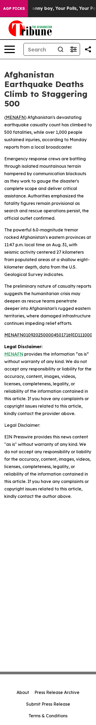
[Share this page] (88, 49)
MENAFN (15, 117)
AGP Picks (14, 8)
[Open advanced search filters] (73, 49)
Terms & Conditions (48, 715)
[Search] (60, 49)
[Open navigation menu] (9, 49)
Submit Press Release (48, 704)
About (23, 692)
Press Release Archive (56, 692)
